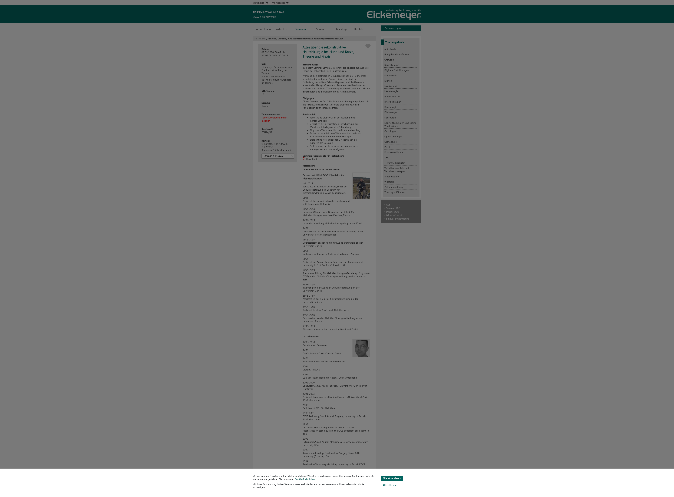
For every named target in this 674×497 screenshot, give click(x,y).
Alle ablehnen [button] (390, 485)
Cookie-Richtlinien (305, 479)
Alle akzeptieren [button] (392, 478)
